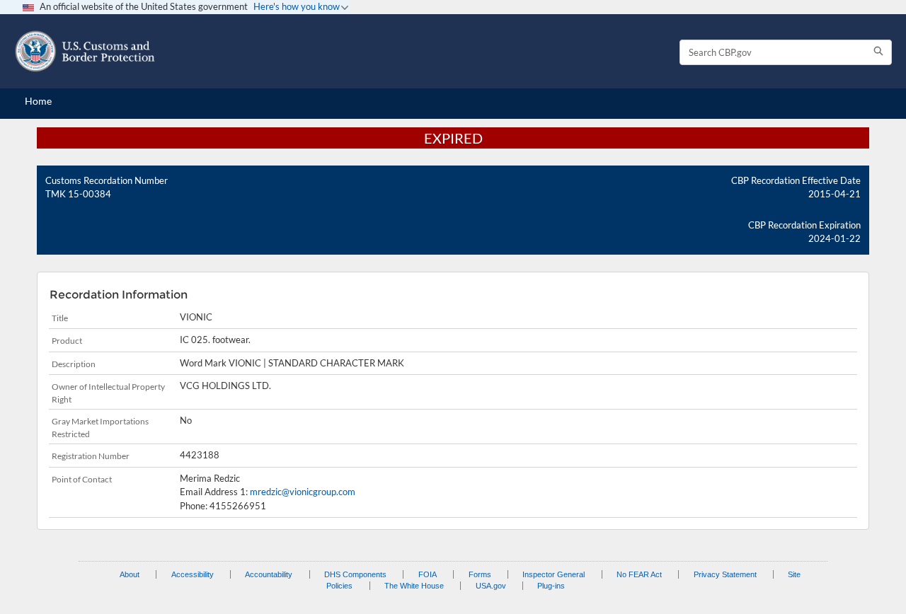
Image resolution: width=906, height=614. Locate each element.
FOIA (427, 574)
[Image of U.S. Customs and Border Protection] (85, 51)
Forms (480, 574)
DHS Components (355, 574)
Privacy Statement (725, 574)
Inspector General (553, 574)
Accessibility (192, 574)
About (129, 574)
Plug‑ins (551, 585)
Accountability (268, 574)
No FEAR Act (639, 574)
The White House (414, 585)
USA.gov (491, 585)
